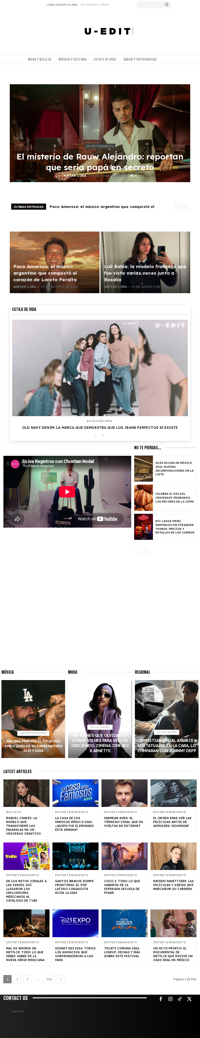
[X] (189, 999)
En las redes (100, 727)
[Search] (166, 5)
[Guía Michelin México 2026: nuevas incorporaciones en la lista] (143, 469)
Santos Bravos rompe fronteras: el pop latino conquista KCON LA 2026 (74, 887)
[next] (186, 207)
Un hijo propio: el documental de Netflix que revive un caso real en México (173, 954)
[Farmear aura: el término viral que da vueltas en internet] (124, 793)
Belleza (13, 812)
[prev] (178, 207)
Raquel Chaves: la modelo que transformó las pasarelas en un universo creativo (23, 825)
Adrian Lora (74, 176)
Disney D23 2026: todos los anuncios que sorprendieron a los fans (75, 954)
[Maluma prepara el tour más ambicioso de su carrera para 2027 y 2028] (33, 719)
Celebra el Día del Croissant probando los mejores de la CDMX (174, 497)
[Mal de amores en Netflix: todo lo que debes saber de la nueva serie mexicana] (26, 923)
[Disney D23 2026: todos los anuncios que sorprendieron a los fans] (75, 923)
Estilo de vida (99, 421)
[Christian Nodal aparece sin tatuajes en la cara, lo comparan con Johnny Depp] (167, 719)
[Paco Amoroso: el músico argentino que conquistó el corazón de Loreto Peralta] (55, 262)
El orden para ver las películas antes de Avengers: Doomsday (172, 822)
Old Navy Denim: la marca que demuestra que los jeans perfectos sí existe (100, 427)
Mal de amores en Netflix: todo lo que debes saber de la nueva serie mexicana (25, 954)
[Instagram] (170, 999)
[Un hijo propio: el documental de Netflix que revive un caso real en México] (173, 923)
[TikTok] (180, 999)
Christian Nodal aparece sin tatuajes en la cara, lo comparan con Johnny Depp (166, 745)
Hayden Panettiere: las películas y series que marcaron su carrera (173, 885)
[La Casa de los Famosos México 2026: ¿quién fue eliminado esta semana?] (75, 793)
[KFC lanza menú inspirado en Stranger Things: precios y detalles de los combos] (143, 527)
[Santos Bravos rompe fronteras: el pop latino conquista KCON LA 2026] (75, 856)
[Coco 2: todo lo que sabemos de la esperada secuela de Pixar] (124, 856)
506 (49, 979)
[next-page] (103, 435)
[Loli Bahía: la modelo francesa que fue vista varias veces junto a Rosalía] (145, 262)
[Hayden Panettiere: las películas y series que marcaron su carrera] (173, 856)
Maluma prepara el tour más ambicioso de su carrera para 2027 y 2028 (33, 746)
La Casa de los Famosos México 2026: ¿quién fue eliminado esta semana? (74, 824)
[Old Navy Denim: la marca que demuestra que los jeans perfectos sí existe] (100, 368)
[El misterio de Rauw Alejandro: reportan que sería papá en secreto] (100, 133)
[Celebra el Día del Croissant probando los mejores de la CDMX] (143, 498)
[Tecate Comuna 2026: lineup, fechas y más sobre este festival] (124, 923)
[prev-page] (95, 435)
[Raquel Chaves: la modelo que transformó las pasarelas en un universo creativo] (26, 793)
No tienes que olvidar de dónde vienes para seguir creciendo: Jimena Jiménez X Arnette (100, 743)
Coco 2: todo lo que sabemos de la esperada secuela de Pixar (122, 887)
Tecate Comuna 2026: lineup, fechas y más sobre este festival (122, 952)
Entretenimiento (100, 146)
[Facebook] (161, 999)
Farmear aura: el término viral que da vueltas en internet (123, 822)
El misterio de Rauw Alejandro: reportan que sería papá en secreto (100, 161)
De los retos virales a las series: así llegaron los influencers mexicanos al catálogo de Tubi (26, 890)
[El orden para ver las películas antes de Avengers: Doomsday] (173, 793)
